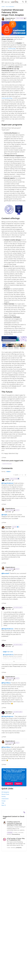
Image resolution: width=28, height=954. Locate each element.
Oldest (8, 471)
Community (12, 48)
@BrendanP (5, 573)
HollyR (7, 478)
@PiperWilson (6, 683)
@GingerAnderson (7, 483)
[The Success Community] (11, 1)
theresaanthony (16, 834)
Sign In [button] (9, 783)
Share (4, 458)
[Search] (23, 1)
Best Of (4, 805)
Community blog (7, 98)
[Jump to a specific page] (25, 475)
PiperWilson (8, 607)
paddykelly (19, 847)
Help (3, 803)
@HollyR (4, 514)
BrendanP (8, 527)
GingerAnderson (10, 18)
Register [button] (18, 783)
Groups (3, 801)
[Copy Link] (13, 20)
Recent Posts (5, 794)
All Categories (5, 792)
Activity (4, 796)
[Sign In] (25, 1)
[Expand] (14, 661)
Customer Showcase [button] (7, 463)
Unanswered (14, 798)
